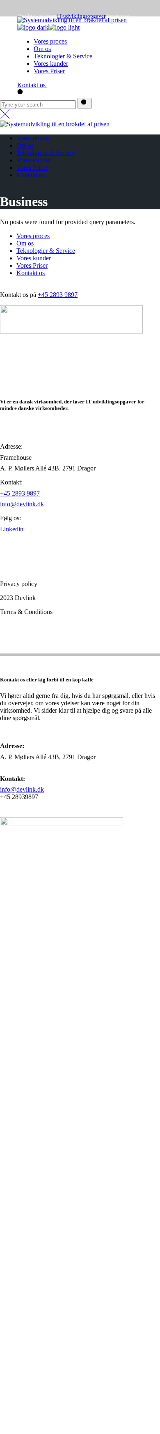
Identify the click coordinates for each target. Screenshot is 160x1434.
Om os (25, 243)
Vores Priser (32, 265)
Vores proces (33, 235)
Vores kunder (33, 258)
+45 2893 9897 (58, 294)
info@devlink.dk (22, 503)
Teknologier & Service (45, 250)
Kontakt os (30, 272)
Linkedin (11, 529)
